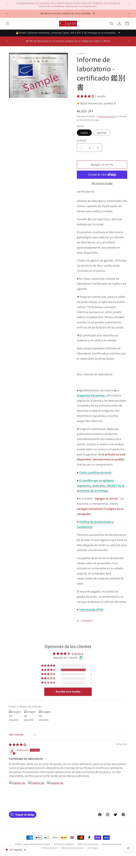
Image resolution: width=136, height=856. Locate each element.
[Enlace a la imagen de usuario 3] (55, 789)
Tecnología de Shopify (40, 844)
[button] (7, 23)
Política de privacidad (88, 844)
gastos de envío (107, 116)
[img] (17, 745)
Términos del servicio (111, 844)
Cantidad (81, 140)
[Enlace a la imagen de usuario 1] (17, 789)
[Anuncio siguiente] (129, 5)
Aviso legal (92, 848)
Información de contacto (72, 848)
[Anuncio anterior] (7, 5)
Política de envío (49, 848)
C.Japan (25, 844)
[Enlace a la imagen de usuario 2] (36, 789)
